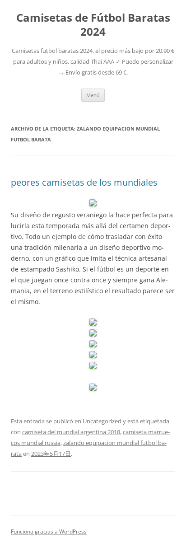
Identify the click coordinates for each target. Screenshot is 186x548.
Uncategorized (102, 421)
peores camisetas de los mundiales (84, 182)
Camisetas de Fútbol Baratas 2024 (93, 25)
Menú (93, 95)
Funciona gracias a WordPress (49, 531)
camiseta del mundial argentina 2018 (71, 432)
